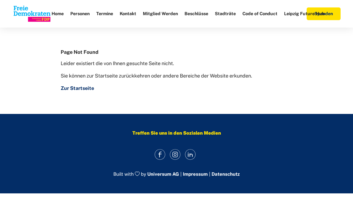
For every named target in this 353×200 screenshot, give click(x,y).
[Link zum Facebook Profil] (160, 154)
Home (58, 13)
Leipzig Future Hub (304, 13)
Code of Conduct (259, 13)
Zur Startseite (77, 88)
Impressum (195, 174)
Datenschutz (226, 174)
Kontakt (128, 13)
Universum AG (163, 174)
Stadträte (225, 13)
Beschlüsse (196, 13)
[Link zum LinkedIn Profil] (190, 154)
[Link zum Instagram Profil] (175, 154)
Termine (104, 13)
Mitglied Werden (160, 13)
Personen (80, 13)
